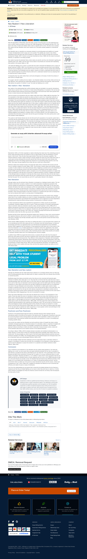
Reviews (24, 5)
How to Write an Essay (68, 125)
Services (18, 5)
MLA (14, 422)
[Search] (63, 2)
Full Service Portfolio (68, 85)
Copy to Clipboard (13, 434)
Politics (17, 21)
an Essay (71, 72)
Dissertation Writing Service (39, 527)
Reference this (13, 36)
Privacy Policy (11, 552)
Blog (52, 537)
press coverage (48, 478)
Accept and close (11, 18)
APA (10, 422)
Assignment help (36, 532)
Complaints (71, 530)
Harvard (25, 422)
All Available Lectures (68, 94)
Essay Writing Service (37, 525)
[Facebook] (9, 521)
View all (58, 440)
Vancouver (31, 422)
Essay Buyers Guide (68, 127)
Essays (12, 21)
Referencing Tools (67, 129)
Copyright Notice (30, 552)
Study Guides (54, 530)
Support (51, 2)
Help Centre (71, 532)
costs (20, 227)
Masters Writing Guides (69, 133)
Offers (42, 5)
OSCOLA (45, 422)
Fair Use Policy (72, 527)
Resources (36, 5)
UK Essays (12, 5)
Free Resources (54, 532)
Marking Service (67, 80)
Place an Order (72, 5)
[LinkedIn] (13, 521)
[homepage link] (8, 21)
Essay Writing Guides (68, 131)
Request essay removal (14, 469)
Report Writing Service (68, 76)
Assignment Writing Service (70, 78)
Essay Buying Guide (55, 535)
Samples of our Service (69, 83)
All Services (35, 535)
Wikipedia (38, 422)
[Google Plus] (17, 521)
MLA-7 (19, 422)
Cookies (38, 552)
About (70, 525)
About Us (30, 5)
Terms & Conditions (20, 552)
